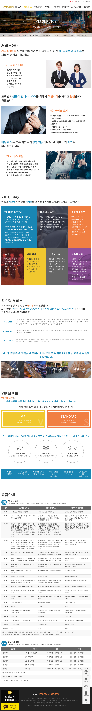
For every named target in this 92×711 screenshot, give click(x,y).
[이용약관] (57, 703)
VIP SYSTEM (38, 7)
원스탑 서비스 (34, 35)
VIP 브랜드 (46, 35)
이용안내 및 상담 (68, 35)
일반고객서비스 (67, 7)
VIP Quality (23, 35)
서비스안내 (11, 35)
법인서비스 (28, 7)
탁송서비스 (77, 7)
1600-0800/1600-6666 (49, 694)
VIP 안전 (57, 7)
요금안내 (56, 35)
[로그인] (65, 705)
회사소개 (18, 7)
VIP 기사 (47, 7)
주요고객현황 (81, 35)
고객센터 (87, 7)
